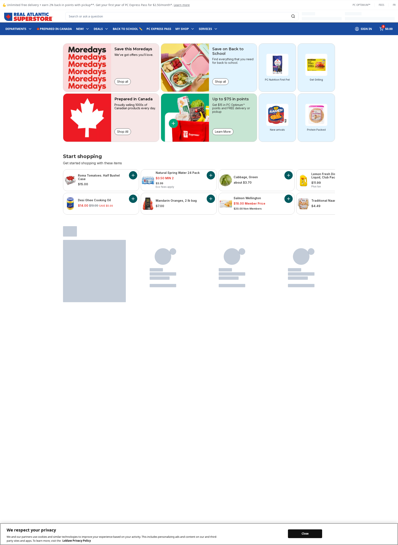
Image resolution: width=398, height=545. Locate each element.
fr (394, 5)
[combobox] (182, 16)
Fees (381, 5)
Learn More (223, 131)
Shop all (122, 81)
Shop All (122, 131)
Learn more (182, 5)
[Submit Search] (293, 16)
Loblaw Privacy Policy (76, 541)
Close (305, 533)
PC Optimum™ (361, 5)
